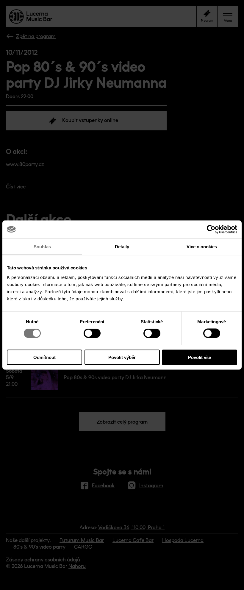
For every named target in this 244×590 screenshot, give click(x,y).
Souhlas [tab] (42, 246)
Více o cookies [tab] (202, 246)
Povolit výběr (122, 357)
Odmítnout (44, 357)
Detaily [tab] (122, 246)
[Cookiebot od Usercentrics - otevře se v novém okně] (211, 229)
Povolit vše (199, 357)
